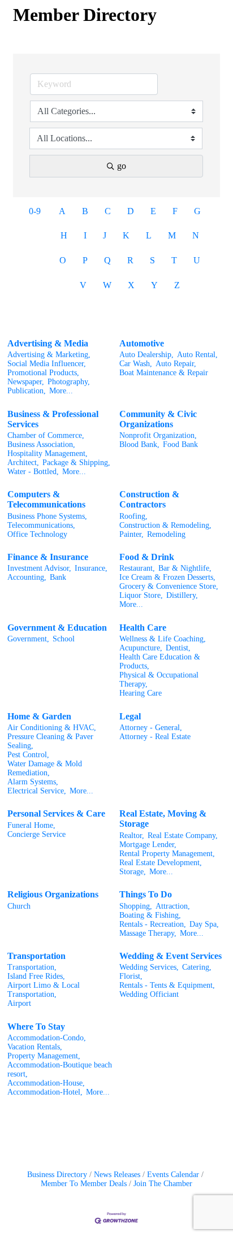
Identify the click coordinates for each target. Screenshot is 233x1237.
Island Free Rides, (36, 976)
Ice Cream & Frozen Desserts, (167, 577)
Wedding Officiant (149, 994)
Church (19, 906)
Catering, (197, 967)
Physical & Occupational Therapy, (159, 679)
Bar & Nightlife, (185, 568)
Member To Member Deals (84, 1183)
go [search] (121, 166)
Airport (19, 1003)
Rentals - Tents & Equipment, (167, 985)
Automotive (141, 343)
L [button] (149, 235)
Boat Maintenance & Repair (163, 372)
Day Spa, (204, 924)
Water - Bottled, (33, 471)
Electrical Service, (36, 791)
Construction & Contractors (149, 499)
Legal (130, 716)
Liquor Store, (141, 595)
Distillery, (182, 595)
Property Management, (43, 1056)
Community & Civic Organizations (158, 419)
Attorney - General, (150, 727)
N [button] (195, 235)
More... (61, 391)
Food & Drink (146, 557)
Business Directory (57, 1174)
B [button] (85, 211)
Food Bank (180, 444)
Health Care (142, 627)
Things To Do (145, 894)
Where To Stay (36, 1026)
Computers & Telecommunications (46, 499)
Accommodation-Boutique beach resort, (59, 1069)
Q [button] (107, 260)
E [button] (153, 211)
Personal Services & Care (56, 813)
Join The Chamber (162, 1183)
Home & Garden (39, 716)
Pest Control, (28, 754)
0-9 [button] (35, 211)
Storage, (132, 871)
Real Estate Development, (160, 862)
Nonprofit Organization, (158, 435)
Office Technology (37, 534)
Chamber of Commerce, (45, 435)
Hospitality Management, (47, 453)
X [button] (131, 285)
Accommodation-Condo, (46, 1038)
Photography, (69, 381)
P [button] (85, 260)
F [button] (175, 211)
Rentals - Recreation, (152, 924)
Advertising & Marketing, (48, 354)
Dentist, (178, 648)
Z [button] (177, 285)
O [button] (62, 260)
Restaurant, (137, 568)
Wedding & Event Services (170, 956)
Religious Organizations (52, 894)
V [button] (83, 285)
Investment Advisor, (39, 568)
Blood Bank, (139, 444)
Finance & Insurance (47, 557)
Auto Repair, (176, 363)
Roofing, (133, 516)
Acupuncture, (140, 648)
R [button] (130, 260)
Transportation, (32, 967)
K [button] (126, 235)
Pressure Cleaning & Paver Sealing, (50, 741)
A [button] (62, 211)
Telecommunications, (41, 525)
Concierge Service (36, 834)
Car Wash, (135, 363)
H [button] (64, 235)
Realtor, (131, 835)
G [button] (197, 211)
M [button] (172, 235)
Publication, (26, 391)
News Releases (117, 1174)
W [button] (107, 285)
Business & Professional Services (52, 419)
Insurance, (91, 568)
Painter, (131, 534)
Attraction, (173, 906)
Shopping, (135, 906)
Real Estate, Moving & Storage (162, 818)
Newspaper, (25, 381)
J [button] (104, 235)
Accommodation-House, (46, 1083)
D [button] (130, 211)
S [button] (152, 260)
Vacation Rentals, (34, 1047)
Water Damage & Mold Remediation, (44, 768)
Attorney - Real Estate (155, 736)
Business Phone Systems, (47, 516)
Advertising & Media (47, 343)
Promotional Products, (43, 372)
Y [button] (154, 285)
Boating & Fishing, (150, 915)
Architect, (23, 462)
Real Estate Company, (183, 835)
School (64, 639)
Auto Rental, (197, 354)
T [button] (174, 260)
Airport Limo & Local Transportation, (43, 990)
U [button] (196, 260)
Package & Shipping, (76, 462)
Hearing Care (140, 693)
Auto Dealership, (146, 354)
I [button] (85, 235)
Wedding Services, (149, 967)
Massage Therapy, (147, 933)
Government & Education (57, 627)
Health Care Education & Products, (159, 661)
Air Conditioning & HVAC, (51, 727)
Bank (58, 577)
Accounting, (26, 577)
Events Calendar (173, 1174)
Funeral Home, (31, 825)
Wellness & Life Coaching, (162, 639)
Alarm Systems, (32, 782)
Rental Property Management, (167, 853)
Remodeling (166, 534)
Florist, (131, 976)
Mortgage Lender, (147, 844)
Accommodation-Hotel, (45, 1092)
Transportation (36, 956)
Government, (28, 639)
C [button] (108, 211)
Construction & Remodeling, (165, 525)
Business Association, (41, 444)
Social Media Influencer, (46, 363)
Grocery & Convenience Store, (168, 586)
